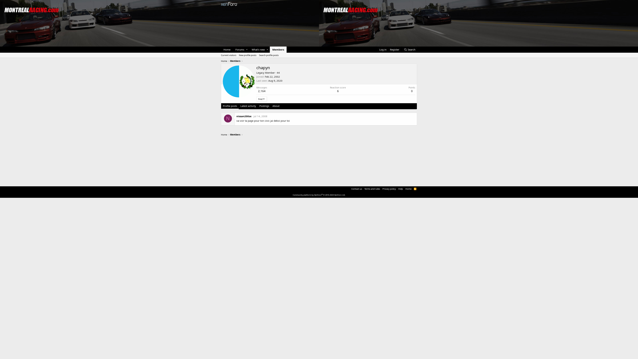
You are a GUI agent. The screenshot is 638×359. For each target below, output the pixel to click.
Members (278, 49)
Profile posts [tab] (230, 106)
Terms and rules (372, 188)
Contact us (356, 188)
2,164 (262, 91)
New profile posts (247, 55)
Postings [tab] (264, 106)
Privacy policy (389, 188)
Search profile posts (269, 55)
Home (226, 49)
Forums (239, 49)
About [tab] (275, 106)
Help (400, 188)
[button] (247, 50)
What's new (258, 49)
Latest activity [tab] (248, 106)
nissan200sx (244, 116)
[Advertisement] (319, 159)
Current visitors (228, 55)
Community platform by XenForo (319, 195)
